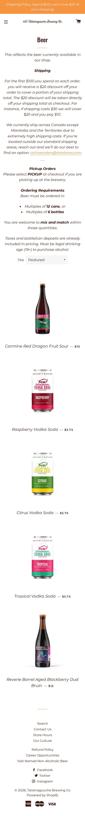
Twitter (44, 776)
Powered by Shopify (42, 795)
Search (42, 723)
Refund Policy (43, 749)
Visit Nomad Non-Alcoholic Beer (42, 761)
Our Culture (42, 741)
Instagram (44, 781)
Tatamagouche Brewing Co (48, 790)
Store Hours (42, 735)
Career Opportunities (42, 755)
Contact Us (42, 729)
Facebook (44, 770)
